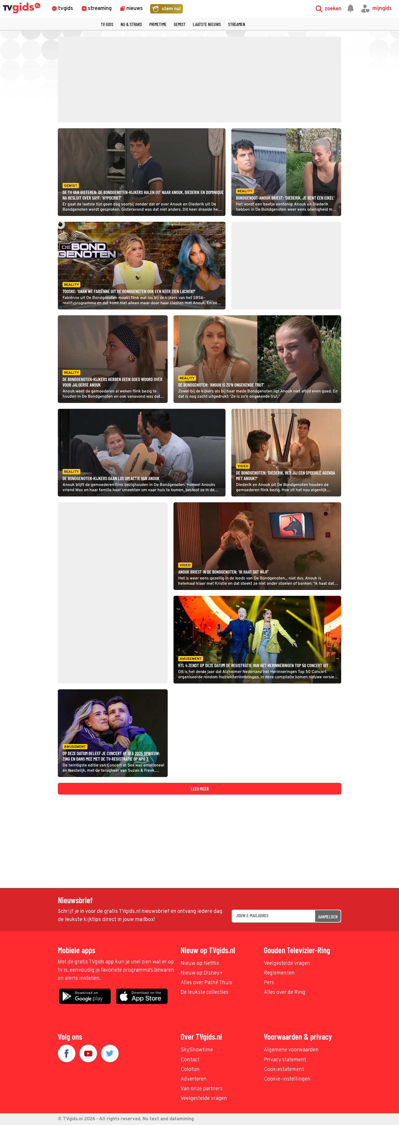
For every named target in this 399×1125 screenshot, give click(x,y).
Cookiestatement (284, 1069)
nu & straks (131, 24)
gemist (179, 24)
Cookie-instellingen (287, 1079)
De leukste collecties (204, 992)
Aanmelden (328, 916)
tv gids (107, 24)
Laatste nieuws (207, 24)
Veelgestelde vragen (287, 963)
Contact (190, 1060)
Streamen (236, 24)
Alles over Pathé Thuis (206, 982)
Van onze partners (202, 1089)
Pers (269, 982)
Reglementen (279, 973)
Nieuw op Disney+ (202, 973)
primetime (157, 24)
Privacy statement (285, 1060)
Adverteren (194, 1079)
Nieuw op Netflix (200, 963)
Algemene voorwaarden (291, 1050)
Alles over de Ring (284, 992)
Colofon (190, 1069)
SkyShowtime (197, 1050)
